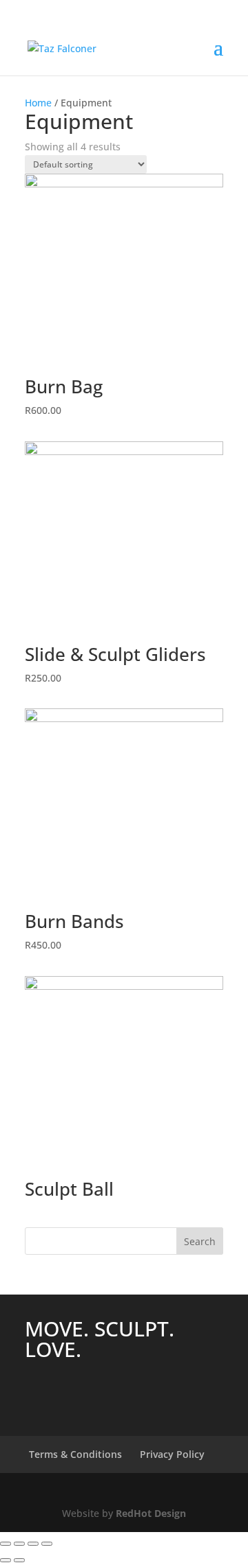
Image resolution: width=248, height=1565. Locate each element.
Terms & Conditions (75, 1454)
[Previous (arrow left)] (5, 1560)
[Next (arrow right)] (19, 1560)
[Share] (19, 1544)
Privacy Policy (172, 1454)
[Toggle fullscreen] (33, 1544)
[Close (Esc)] (5, 1544)
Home (38, 102)
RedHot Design (151, 1513)
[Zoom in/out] (46, 1544)
